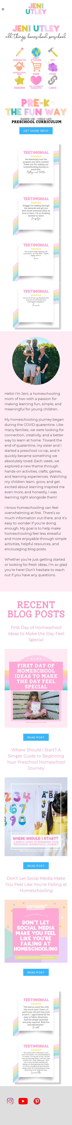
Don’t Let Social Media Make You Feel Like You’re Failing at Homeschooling (36, 884)
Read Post (36, 737)
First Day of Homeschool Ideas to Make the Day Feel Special (36, 633)
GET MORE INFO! (36, 131)
